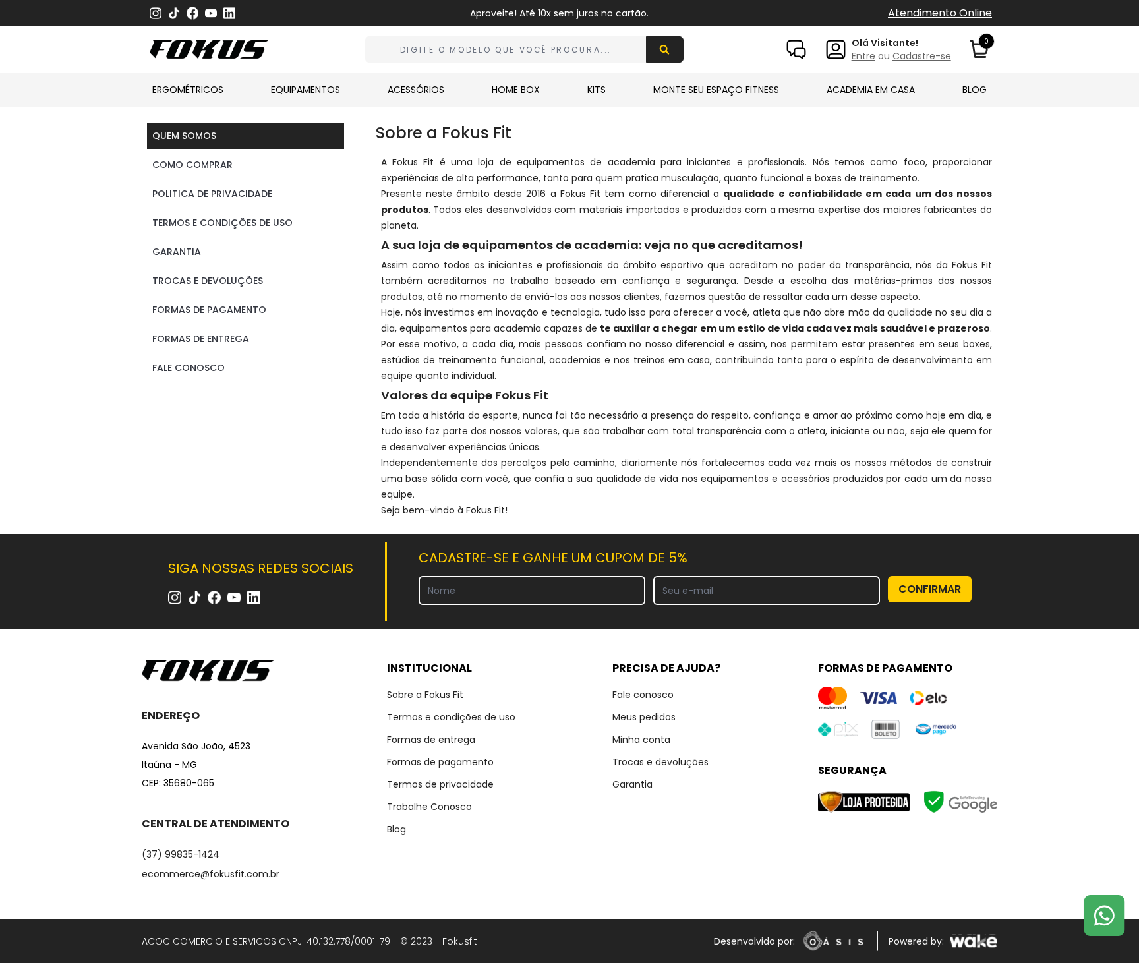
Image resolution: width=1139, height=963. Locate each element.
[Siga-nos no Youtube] (211, 13)
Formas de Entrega (200, 338)
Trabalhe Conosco (429, 806)
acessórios (805, 478)
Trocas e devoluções (207, 280)
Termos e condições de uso (451, 717)
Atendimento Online (940, 12)
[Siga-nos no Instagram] (155, 13)
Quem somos (184, 135)
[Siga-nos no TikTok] (174, 13)
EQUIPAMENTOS (305, 89)
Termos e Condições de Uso (222, 222)
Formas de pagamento (209, 309)
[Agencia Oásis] (833, 941)
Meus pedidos (644, 717)
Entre (863, 56)
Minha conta (641, 739)
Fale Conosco (188, 367)
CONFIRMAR (929, 589)
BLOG (974, 89)
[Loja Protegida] (864, 802)
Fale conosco (643, 694)
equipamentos (735, 478)
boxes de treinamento (866, 178)
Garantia (176, 251)
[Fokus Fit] (215, 671)
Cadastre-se (921, 56)
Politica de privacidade (212, 193)
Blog (396, 829)
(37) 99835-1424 (180, 854)
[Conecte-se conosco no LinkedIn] (229, 13)
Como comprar (192, 164)
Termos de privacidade (440, 784)
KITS (596, 89)
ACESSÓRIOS (416, 89)
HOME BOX (516, 89)
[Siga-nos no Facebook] (192, 13)
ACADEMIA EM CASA (871, 89)
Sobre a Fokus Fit (425, 694)
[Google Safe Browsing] (960, 801)
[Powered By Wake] (973, 941)
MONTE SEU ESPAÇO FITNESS (716, 89)
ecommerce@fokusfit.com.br (210, 874)
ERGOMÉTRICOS (187, 89)
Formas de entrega (431, 739)
